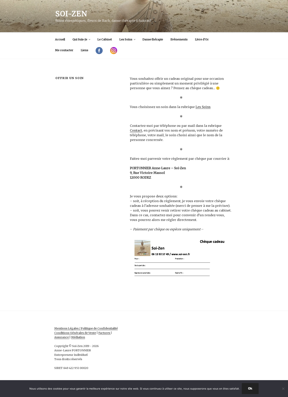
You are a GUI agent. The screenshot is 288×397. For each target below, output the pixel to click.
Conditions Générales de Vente (75, 333)
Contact (136, 130)
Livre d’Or (202, 39)
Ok (250, 388)
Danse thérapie (152, 39)
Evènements (178, 39)
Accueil (60, 39)
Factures (104, 333)
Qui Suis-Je (79, 39)
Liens (84, 50)
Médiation (78, 337)
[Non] (283, 389)
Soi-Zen (71, 13)
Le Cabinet (104, 39)
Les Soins (125, 39)
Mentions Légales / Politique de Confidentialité (86, 328)
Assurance (61, 337)
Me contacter (64, 50)
